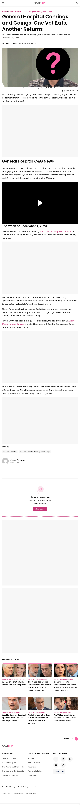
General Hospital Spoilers (63, 679)
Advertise (32, 767)
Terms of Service (18, 793)
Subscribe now (40, 509)
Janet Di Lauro (10, 43)
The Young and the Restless (14, 767)
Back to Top (67, 739)
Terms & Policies (35, 771)
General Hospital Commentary (14, 679)
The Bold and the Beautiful (13, 771)
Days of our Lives (9, 758)
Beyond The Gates (10, 775)
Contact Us (32, 775)
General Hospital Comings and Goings (35, 452)
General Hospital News (36, 712)
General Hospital (9, 452)
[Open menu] (3, 3)
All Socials (59, 771)
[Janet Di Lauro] (6, 461)
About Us (31, 758)
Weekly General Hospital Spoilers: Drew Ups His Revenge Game (14, 718)
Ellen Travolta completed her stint (55, 231)
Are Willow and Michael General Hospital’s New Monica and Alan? (65, 718)
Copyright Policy (31, 793)
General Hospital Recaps (37, 679)
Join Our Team (34, 763)
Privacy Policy (6, 793)
